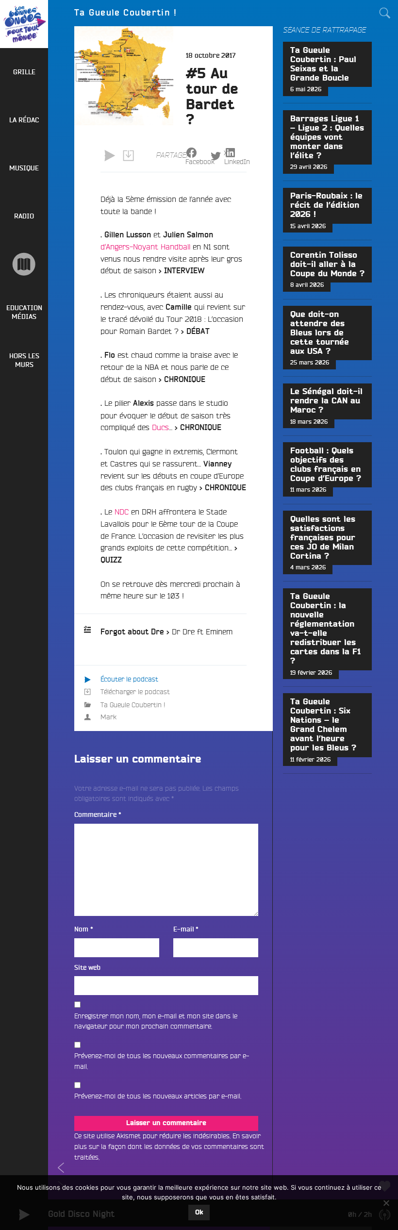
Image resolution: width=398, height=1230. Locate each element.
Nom (83, 929)
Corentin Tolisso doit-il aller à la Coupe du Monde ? (327, 264)
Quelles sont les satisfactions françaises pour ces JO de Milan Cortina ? (322, 538)
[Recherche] (385, 13)
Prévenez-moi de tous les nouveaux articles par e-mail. (157, 1096)
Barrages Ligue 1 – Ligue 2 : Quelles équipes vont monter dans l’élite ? (327, 137)
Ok (199, 1212)
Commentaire (97, 814)
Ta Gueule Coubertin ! (133, 705)
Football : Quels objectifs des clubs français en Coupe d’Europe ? (325, 465)
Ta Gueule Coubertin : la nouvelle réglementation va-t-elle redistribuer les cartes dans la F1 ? (325, 628)
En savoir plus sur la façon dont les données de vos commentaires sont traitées (169, 1146)
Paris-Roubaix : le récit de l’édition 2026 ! (326, 205)
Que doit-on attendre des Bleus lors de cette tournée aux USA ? (319, 333)
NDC (122, 511)
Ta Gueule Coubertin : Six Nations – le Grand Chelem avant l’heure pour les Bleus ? (323, 725)
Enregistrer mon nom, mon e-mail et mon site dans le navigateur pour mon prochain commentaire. (155, 1021)
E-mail (186, 929)
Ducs (160, 427)
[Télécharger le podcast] (128, 156)
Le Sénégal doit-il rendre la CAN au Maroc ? (326, 401)
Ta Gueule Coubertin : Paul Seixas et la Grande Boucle (323, 64)
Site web (87, 967)
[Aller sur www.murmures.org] (24, 264)
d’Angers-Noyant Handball (145, 246)
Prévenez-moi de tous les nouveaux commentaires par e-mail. (161, 1061)
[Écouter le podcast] (109, 156)
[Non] (386, 1203)
